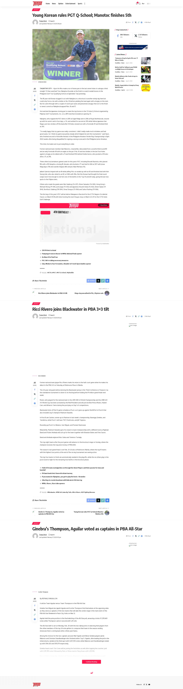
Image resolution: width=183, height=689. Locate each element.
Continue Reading (91, 662)
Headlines (117, 63)
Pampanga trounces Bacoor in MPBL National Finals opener (62, 254)
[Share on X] (135, 22)
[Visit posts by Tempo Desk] (35, 22)
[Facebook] (124, 35)
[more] (84, 3)
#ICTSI (49, 272)
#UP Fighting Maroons (88, 492)
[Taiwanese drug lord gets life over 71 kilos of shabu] (146, 60)
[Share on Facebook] (132, 22)
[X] (142, 35)
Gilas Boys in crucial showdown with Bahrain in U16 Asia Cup (62, 480)
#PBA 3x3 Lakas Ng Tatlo (63, 492)
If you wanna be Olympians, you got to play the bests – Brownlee (63, 477)
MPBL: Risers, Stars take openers (53, 483)
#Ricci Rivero (76, 492)
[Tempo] (37, 3)
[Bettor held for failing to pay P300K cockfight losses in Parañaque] (146, 69)
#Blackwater (51, 492)
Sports (36, 9)
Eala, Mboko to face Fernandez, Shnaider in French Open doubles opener (66, 264)
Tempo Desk (43, 21)
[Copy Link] (138, 22)
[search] (139, 3)
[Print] (141, 22)
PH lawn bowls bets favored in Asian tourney (57, 473)
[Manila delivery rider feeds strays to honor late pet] (146, 78)
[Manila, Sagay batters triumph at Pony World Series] (146, 87)
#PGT (54, 272)
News (122, 63)
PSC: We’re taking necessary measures (55, 260)
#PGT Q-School (61, 272)
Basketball (37, 670)
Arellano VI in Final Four (50, 257)
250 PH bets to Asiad (49, 250)
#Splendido (70, 272)
